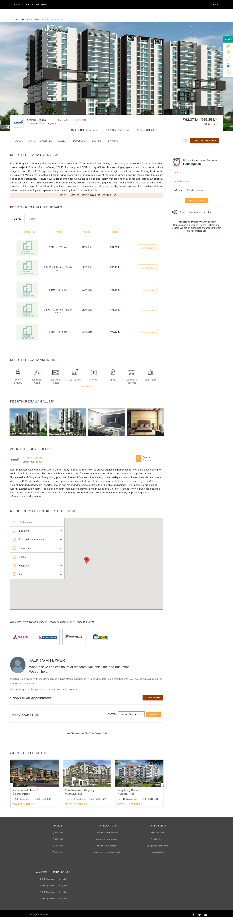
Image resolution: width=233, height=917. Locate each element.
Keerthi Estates (32, 457)
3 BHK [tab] (32, 218)
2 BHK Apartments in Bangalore (54, 885)
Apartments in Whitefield (107, 833)
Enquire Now (147, 248)
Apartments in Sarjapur (107, 846)
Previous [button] (10, 785)
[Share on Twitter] (228, 46)
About (19, 141)
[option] (28, 422)
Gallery (63, 141)
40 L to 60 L (59, 839)
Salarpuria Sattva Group (157, 846)
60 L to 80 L (59, 846)
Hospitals (24, 565)
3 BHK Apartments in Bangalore (54, 892)
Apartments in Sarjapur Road (107, 852)
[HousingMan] (18, 4)
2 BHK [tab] (17, 218)
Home (215, 4)
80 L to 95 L (59, 852)
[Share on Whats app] (228, 66)
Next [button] (163, 785)
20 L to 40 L (59, 833)
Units (31, 141)
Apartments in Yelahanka (107, 839)
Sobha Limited (157, 852)
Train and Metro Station (31, 539)
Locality (97, 141)
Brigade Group (157, 833)
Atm (21, 574)
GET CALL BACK (196, 200)
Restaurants (25, 522)
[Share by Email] (228, 72)
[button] (86, 560)
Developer (80, 141)
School (22, 557)
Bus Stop (24, 530)
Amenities (46, 141)
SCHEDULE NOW (152, 698)
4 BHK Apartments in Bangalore (54, 899)
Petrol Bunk (25, 548)
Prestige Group (157, 839)
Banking (113, 141)
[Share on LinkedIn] (228, 59)
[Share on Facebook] (228, 52)
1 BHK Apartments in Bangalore (54, 879)
